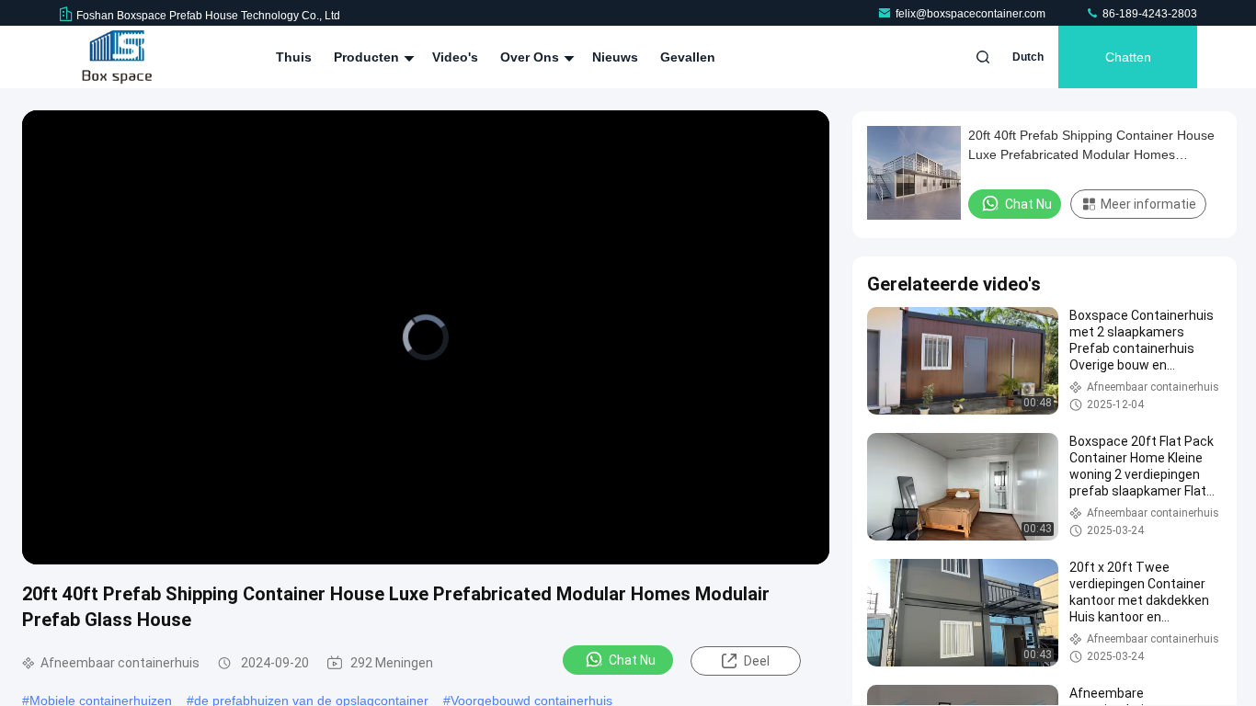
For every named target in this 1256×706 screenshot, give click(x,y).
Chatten (1128, 57)
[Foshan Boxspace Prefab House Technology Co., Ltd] (117, 57)
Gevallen (687, 57)
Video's (455, 57)
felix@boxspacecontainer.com (972, 13)
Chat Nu (632, 660)
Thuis (294, 57)
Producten (368, 57)
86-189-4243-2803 (1148, 13)
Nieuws (615, 57)
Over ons (531, 57)
